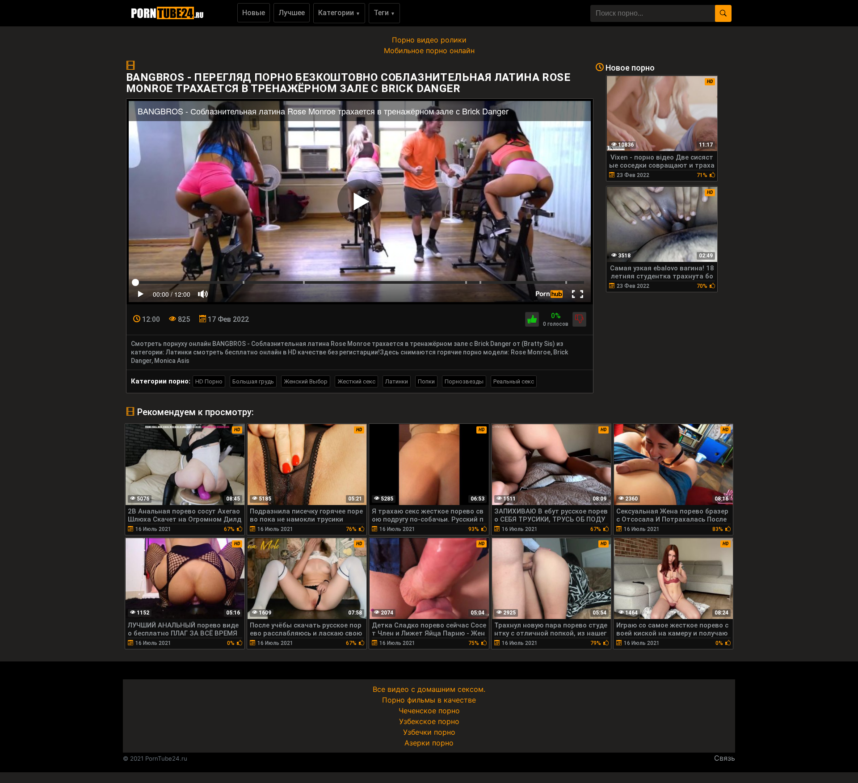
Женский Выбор (306, 381)
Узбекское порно (429, 721)
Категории (339, 12)
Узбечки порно (429, 732)
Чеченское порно (429, 710)
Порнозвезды (464, 381)
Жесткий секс (356, 381)
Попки (426, 381)
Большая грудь (253, 381)
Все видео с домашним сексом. (429, 689)
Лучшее (291, 12)
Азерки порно (429, 742)
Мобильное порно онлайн (429, 50)
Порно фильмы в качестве (429, 699)
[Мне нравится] (532, 319)
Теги (384, 12)
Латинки (396, 381)
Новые (253, 12)
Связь (724, 758)
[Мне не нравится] (579, 319)
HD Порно (209, 381)
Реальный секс (513, 381)
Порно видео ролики (429, 39)
